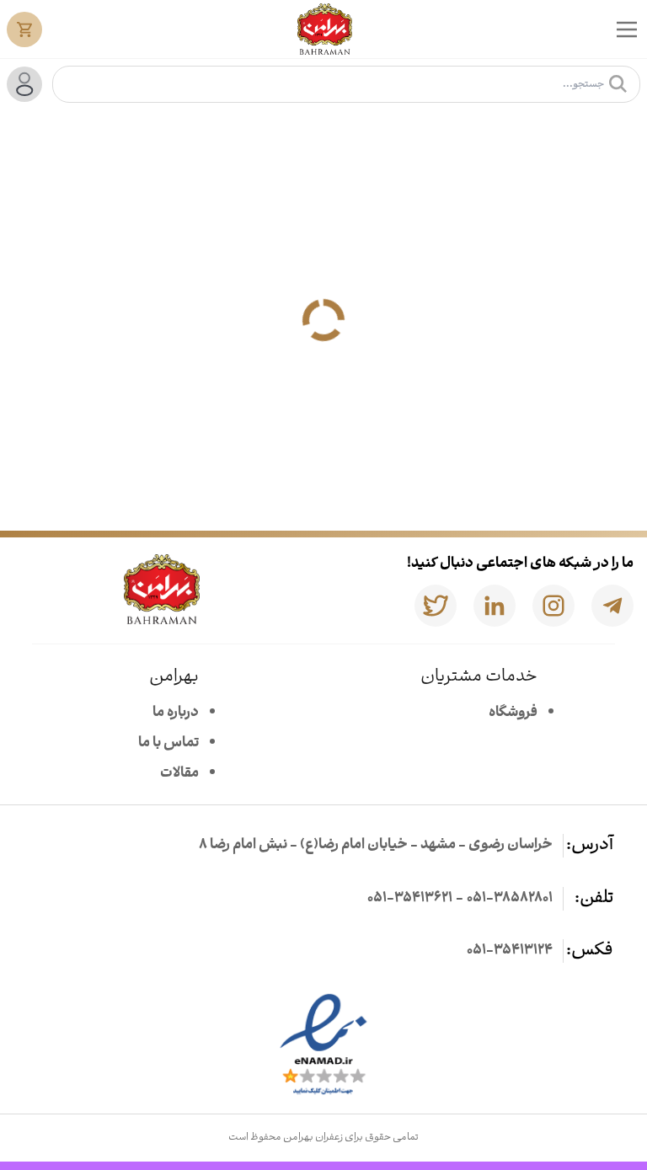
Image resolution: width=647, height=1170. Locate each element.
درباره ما (175, 713)
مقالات (179, 773)
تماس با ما (168, 743)
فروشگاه (513, 713)
